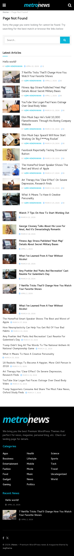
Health (30, 453)
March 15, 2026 (27, 278)
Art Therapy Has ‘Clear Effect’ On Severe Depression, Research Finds (44, 181)
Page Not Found (19, 12)
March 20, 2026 (27, 263)
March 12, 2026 (44, 348)
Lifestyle (31, 458)
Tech (53, 463)
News (30, 479)
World (54, 479)
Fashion (7, 469)
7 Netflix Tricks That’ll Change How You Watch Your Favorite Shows (44, 74)
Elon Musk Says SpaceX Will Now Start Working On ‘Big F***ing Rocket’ (43, 137)
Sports (54, 458)
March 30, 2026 (52, 129)
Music (30, 474)
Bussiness (8, 458)
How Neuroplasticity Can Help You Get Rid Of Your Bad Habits (33, 329)
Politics (31, 484)
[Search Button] (65, 40)
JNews (14, 544)
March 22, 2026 (27, 217)
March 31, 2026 (52, 110)
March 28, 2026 (52, 158)
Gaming (7, 484)
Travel (54, 469)
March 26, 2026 (52, 188)
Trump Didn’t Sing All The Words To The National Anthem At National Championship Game (36, 346)
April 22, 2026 (32, 66)
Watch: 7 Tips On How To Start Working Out (44, 212)
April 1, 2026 (51, 95)
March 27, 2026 (52, 173)
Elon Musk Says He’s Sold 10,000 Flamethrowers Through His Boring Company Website (46, 120)
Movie (30, 469)
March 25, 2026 (52, 203)
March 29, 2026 (52, 143)
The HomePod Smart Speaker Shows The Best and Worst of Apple (45, 166)
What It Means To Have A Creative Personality (28, 354)
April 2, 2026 (51, 80)
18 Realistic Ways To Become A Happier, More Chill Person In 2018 (37, 364)
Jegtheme (7, 548)
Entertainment (10, 463)
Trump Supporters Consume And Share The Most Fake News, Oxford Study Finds (36, 390)
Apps (5, 453)
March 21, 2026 (19, 366)
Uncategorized (59, 474)
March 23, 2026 (20, 331)
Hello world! (9, 61)
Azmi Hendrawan (13, 66)
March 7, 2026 (34, 392)
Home (6, 12)
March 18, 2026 (27, 234)
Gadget (7, 479)
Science (55, 453)
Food (5, 474)
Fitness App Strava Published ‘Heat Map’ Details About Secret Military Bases (44, 89)
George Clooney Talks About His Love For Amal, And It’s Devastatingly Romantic (42, 227)
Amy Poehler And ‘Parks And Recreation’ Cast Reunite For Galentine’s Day (43, 272)
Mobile (30, 463)
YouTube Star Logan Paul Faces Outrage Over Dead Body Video (44, 104)
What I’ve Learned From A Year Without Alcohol (41, 257)
